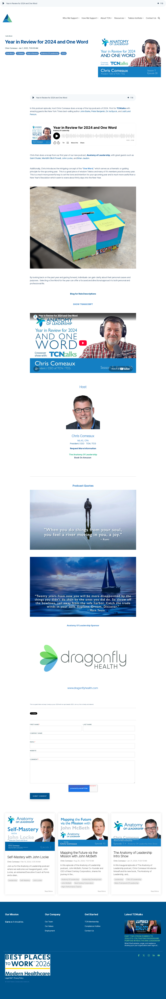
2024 (63, 53)
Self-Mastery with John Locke (28, 857)
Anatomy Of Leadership (49, 53)
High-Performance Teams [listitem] (71, 887)
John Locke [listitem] (37, 880)
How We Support (89, 18)
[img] (158, 3)
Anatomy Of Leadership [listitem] (70, 879)
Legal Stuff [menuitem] (9, 978)
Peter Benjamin (98, 111)
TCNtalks (20, 53)
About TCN (106, 18)
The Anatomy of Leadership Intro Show (132, 854)
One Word (10, 53)
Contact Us (151, 18)
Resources (119, 18)
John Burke (85, 111)
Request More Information (83, 448)
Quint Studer (35, 158)
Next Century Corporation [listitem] (84, 883)
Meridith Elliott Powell (51, 158)
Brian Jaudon (83, 158)
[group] (83, 3)
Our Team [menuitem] (49, 921)
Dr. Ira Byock (111, 111)
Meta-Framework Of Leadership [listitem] (126, 883)
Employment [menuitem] (50, 931)
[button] (3, 3)
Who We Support (70, 18)
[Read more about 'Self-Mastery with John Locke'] (30, 832)
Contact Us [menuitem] (89, 931)
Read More (49, 891)
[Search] (158, 18)
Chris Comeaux (11, 48)
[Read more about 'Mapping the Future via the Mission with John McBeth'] (83, 829)
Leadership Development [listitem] (91, 879)
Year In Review (32, 53)
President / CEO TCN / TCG (83, 443)
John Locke (67, 158)
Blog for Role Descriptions (83, 294)
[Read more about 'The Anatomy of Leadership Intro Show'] (136, 829)
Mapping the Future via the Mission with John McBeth (78, 854)
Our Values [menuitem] (49, 926)
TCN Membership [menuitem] (92, 921)
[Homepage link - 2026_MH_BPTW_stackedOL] (27, 974)
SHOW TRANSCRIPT (83, 304)
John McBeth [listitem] (66, 883)
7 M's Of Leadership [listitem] (133, 879)
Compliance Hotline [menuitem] (92, 926)
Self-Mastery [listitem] (25, 880)
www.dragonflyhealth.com (82, 688)
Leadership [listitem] (12, 880)
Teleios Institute (135, 18)
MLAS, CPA (83, 440)
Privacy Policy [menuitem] (18, 978)
